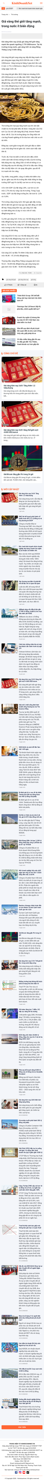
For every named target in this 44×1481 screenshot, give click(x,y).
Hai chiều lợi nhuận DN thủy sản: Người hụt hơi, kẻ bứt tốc (29, 1344)
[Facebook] (16, 1472)
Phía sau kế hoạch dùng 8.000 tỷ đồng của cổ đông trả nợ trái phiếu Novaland (30, 1072)
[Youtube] (24, 1472)
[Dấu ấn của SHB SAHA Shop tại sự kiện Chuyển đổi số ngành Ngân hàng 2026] (10, 1270)
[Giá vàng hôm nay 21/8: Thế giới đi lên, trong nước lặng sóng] (10, 965)
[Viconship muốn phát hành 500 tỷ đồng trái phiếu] (10, 1124)
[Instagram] (20, 1472)
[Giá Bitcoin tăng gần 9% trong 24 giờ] (22, 458)
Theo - (30, 273)
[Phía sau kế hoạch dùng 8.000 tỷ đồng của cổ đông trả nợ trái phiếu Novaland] (10, 1074)
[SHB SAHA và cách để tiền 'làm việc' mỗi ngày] (10, 751)
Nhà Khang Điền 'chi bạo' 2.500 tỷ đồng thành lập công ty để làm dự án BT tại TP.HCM (30, 843)
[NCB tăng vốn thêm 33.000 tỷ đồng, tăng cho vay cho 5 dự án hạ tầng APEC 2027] (10, 1039)
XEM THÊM (22, 1427)
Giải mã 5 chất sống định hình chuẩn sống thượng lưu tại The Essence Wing (29, 707)
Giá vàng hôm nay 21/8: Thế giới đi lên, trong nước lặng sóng (30, 962)
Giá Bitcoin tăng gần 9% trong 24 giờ (18, 474)
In (36, 285)
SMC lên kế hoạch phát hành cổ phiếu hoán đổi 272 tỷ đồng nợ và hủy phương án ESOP (30, 519)
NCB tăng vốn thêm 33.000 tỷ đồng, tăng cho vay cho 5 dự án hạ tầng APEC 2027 (30, 1037)
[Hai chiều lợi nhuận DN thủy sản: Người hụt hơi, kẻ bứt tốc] (10, 1347)
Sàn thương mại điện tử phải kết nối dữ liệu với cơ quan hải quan (30, 582)
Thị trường (5, 380)
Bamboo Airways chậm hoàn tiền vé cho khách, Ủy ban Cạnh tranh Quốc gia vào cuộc (30, 907)
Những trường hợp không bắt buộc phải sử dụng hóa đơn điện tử (30, 982)
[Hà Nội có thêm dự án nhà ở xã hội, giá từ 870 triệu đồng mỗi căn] (10, 819)
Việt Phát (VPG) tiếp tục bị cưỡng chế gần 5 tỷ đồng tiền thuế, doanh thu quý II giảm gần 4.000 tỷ (30, 1150)
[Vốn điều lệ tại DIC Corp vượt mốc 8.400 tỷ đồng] (10, 1373)
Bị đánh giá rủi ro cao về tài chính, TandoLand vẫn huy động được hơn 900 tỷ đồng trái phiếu (30, 794)
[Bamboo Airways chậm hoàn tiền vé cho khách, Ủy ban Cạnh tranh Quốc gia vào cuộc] (10, 909)
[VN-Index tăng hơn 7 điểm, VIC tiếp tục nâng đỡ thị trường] (10, 1013)
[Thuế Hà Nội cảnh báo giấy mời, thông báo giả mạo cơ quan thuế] (10, 1230)
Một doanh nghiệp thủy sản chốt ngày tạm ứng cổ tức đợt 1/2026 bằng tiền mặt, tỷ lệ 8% (30, 872)
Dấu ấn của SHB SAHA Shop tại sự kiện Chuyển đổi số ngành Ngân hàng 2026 (30, 1268)
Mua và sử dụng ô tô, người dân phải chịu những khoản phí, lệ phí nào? (30, 1318)
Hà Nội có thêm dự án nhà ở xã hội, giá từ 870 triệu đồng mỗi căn (30, 816)
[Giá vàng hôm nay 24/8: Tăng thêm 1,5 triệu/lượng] (22, 369)
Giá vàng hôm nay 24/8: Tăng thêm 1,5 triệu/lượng (19, 387)
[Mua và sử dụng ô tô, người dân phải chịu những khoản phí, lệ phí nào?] (10, 1320)
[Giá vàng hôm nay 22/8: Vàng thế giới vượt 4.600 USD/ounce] (22, 414)
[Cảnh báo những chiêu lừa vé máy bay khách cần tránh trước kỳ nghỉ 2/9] (10, 648)
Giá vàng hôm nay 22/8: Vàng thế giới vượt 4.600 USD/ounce (21, 431)
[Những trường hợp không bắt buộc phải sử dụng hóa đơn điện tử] (10, 985)
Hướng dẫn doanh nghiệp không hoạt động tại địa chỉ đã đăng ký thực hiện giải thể (30, 1401)
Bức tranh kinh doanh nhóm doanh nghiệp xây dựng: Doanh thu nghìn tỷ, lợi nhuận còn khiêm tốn (30, 548)
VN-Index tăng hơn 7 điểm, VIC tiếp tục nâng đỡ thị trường (29, 1010)
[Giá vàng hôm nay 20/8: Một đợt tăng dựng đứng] (10, 1104)
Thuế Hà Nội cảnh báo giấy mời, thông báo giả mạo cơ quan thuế (30, 1227)
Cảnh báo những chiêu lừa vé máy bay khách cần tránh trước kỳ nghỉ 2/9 (30, 646)
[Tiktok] (28, 1472)
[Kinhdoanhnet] (22, 3)
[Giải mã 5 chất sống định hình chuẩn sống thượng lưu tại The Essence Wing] (10, 709)
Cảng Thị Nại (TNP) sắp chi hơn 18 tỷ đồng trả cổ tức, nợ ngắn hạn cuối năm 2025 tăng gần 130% (30, 1188)
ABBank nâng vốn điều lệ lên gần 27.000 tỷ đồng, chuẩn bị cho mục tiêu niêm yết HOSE (30, 611)
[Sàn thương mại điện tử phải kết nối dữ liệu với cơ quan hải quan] (10, 585)
